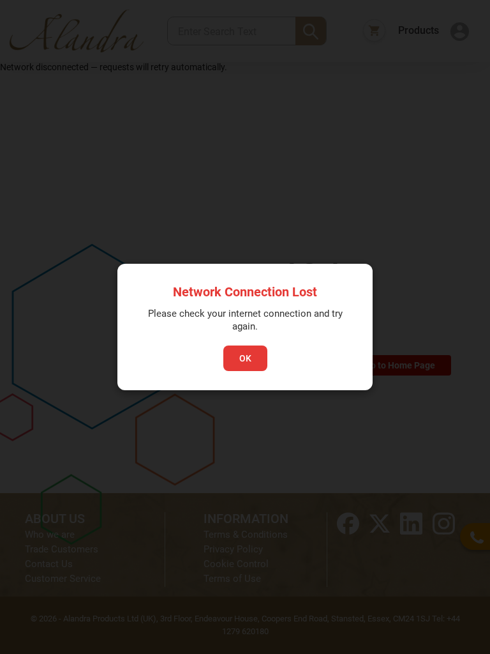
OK (245, 358)
